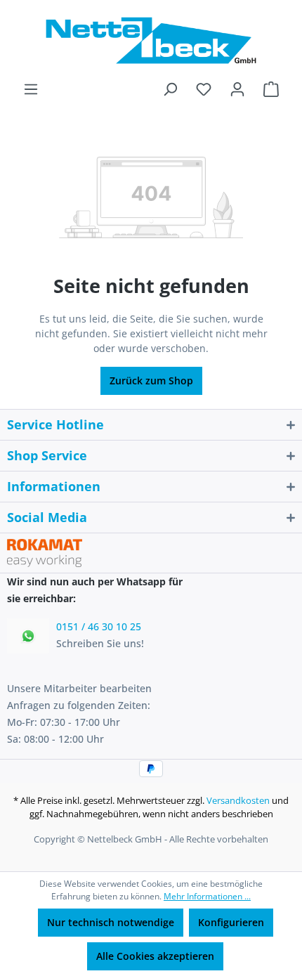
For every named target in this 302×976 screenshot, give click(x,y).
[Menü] (31, 89)
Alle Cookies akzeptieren (155, 956)
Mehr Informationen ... (207, 896)
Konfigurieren (231, 922)
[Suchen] (170, 89)
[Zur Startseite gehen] (151, 40)
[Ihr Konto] (237, 89)
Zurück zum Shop (151, 380)
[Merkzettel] (204, 89)
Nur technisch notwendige (110, 922)
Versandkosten (238, 800)
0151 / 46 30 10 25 (98, 626)
